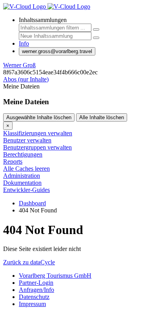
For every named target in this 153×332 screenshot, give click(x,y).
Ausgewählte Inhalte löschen (38, 117)
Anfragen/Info (36, 289)
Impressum (32, 304)
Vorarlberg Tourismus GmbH (55, 275)
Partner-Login (36, 282)
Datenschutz (34, 296)
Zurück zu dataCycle (29, 262)
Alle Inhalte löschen (101, 117)
